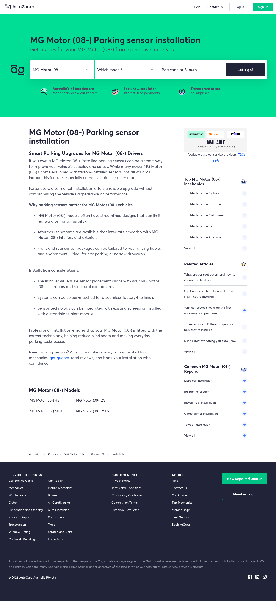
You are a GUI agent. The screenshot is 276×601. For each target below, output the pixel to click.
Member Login (244, 494)
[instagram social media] (264, 576)
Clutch (13, 502)
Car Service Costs (21, 480)
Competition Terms (124, 502)
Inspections (55, 539)
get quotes (59, 357)
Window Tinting (19, 532)
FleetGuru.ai (180, 517)
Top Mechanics (182, 502)
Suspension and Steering (26, 510)
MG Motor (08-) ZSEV (93, 411)
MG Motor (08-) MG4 (46, 411)
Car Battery (56, 517)
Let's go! (245, 69)
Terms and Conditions (126, 488)
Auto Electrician (58, 510)
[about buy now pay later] (215, 140)
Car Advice (179, 495)
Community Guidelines (127, 495)
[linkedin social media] (257, 576)
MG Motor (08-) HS (44, 400)
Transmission (17, 524)
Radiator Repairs (20, 517)
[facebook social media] (250, 576)
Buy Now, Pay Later (125, 510)
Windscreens (17, 495)
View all (189, 248)
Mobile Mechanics (60, 488)
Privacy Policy (120, 480)
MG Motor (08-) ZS (90, 400)
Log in (239, 7)
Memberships (181, 510)
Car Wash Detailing (22, 539)
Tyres (51, 524)
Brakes (52, 495)
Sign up (263, 7)
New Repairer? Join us (244, 478)
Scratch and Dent (60, 532)
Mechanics (16, 488)
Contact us (179, 488)
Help (175, 480)
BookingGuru (181, 524)
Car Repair (55, 480)
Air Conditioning (59, 502)
